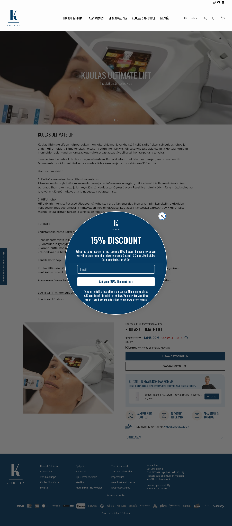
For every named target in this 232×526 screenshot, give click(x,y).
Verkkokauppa (118, 18)
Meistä (164, 18)
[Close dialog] (162, 216)
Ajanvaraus (96, 18)
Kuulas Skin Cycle (143, 18)
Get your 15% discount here (116, 281)
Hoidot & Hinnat (73, 18)
